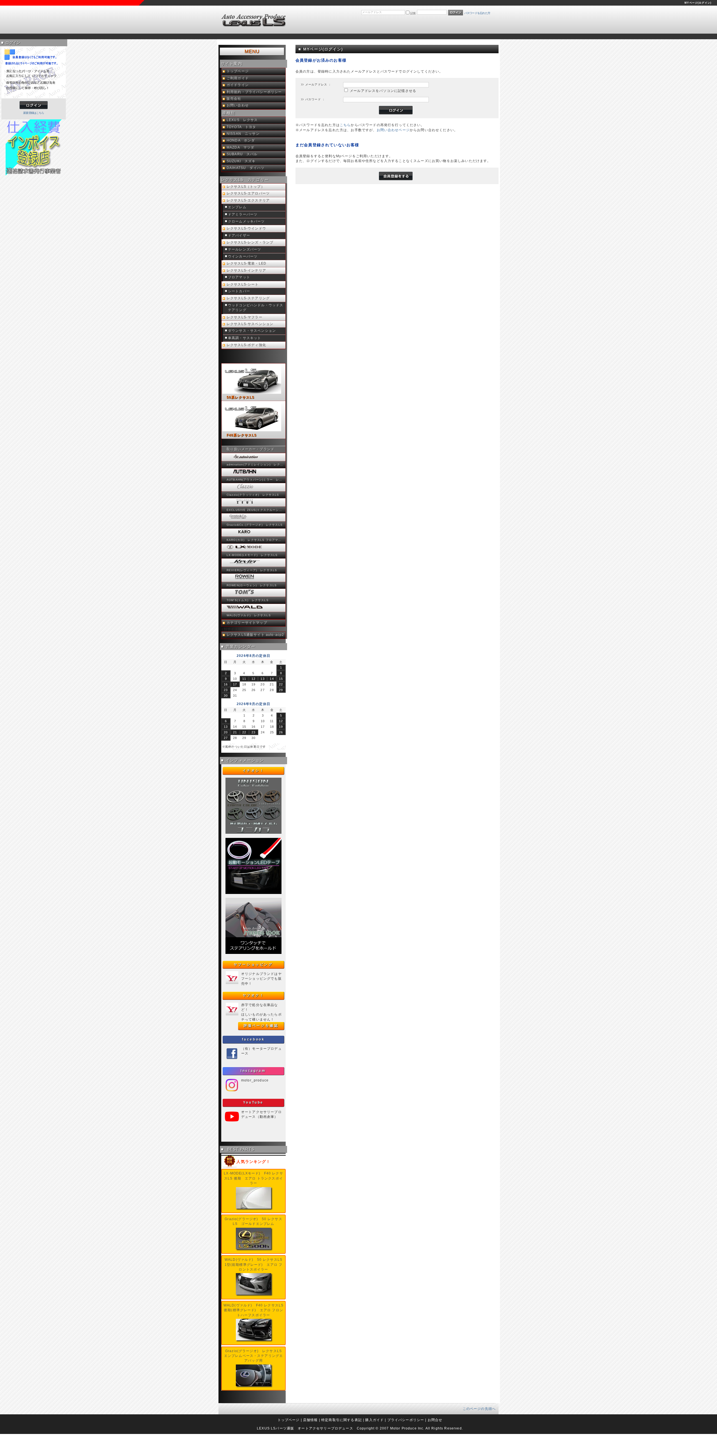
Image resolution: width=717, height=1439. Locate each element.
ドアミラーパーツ (242, 214)
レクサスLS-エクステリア (248, 200)
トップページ (238, 71)
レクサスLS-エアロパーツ (248, 193)
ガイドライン (238, 85)
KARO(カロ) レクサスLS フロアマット (255, 539)
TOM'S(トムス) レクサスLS (248, 600)
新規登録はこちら (33, 112)
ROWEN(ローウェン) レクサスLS (252, 585)
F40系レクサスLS (242, 435)
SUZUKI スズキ (241, 161)
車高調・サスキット (244, 338)
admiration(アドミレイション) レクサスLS (255, 464)
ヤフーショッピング (253, 965)
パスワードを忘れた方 (477, 13)
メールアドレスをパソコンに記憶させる (383, 90)
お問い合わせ (238, 105)
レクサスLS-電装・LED (246, 263)
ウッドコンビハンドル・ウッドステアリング (255, 307)
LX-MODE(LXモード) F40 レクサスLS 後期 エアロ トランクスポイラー (253, 1178)
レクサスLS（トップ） (246, 187)
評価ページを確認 (261, 1026)
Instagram (253, 1071)
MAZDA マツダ (240, 147)
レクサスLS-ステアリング (248, 298)
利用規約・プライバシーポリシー (254, 92)
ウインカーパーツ (242, 256)
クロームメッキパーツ (246, 221)
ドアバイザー (239, 235)
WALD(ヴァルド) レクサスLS (249, 615)
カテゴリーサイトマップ (247, 623)
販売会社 (234, 99)
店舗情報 (310, 1420)
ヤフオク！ (253, 995)
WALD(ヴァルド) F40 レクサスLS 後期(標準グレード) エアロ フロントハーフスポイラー (253, 1310)
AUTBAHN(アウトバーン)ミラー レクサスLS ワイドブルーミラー (255, 479)
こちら (345, 125)
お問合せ (435, 1420)
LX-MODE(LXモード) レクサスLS (252, 555)
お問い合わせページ (393, 130)
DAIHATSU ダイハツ (245, 168)
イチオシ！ (253, 771)
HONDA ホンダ (241, 140)
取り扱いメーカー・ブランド (250, 449)
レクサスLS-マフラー (244, 317)
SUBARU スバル (242, 154)
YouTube (253, 1102)
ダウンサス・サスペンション (252, 331)
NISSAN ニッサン (243, 134)
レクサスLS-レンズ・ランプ (250, 242)
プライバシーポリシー (405, 1420)
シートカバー (239, 291)
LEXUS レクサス (242, 120)
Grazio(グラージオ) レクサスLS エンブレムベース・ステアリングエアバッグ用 (255, 1355)
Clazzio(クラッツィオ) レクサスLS (253, 494)
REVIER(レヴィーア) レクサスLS (252, 570)
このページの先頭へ (479, 1408)
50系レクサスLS (240, 397)
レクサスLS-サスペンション (250, 324)
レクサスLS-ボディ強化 (246, 345)
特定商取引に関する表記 (341, 1420)
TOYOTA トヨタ (241, 127)
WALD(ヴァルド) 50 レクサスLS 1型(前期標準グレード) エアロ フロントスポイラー (254, 1264)
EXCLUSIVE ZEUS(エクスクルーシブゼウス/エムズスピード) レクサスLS (255, 509)
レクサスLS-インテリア (246, 270)
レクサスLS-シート (243, 284)
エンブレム (237, 207)
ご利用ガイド (238, 78)
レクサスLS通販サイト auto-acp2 (255, 635)
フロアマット (239, 277)
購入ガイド (374, 1420)
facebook (253, 1039)
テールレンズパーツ (244, 249)
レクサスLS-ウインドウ (246, 228)
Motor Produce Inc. (407, 1428)
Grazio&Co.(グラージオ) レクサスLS (255, 524)
